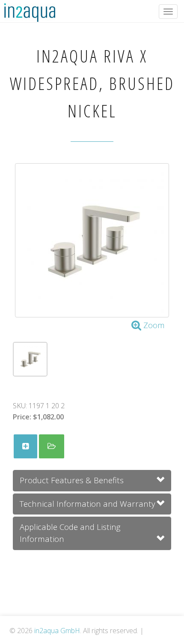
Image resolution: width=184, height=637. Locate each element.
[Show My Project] (51, 446)
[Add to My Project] (25, 446)
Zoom (153, 325)
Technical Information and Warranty (87, 503)
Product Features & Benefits (72, 480)
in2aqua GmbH (57, 630)
